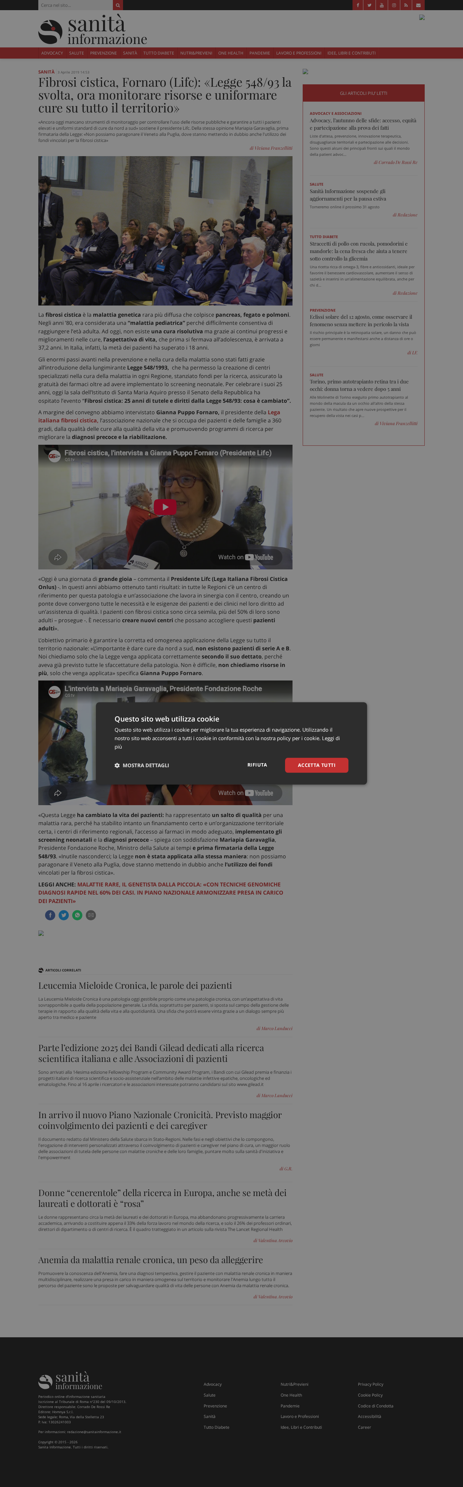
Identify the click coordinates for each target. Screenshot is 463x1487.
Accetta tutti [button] (317, 765)
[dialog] (231, 743)
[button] (142, 765)
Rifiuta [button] (257, 764)
